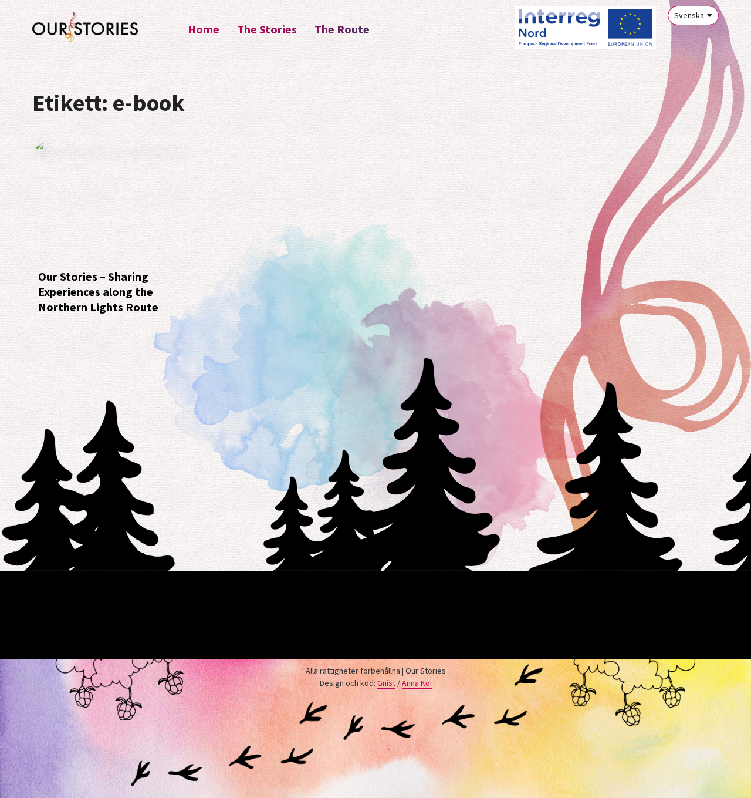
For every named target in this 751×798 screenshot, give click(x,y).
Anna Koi (417, 683)
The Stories (267, 29)
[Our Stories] (85, 27)
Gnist (386, 683)
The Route (342, 29)
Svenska (689, 15)
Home (203, 29)
